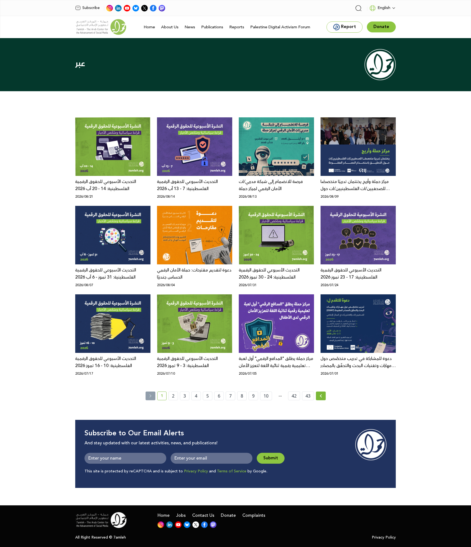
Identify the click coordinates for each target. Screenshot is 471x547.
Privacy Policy (196, 471)
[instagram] (109, 8)
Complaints (253, 515)
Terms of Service (231, 471)
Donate (228, 515)
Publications (212, 27)
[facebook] (153, 8)
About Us (170, 27)
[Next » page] (321, 396)
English (384, 8)
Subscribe (91, 8)
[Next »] (321, 396)
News (190, 27)
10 (266, 396)
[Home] (101, 27)
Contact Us (203, 515)
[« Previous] (150, 396)
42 (294, 396)
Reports (236, 27)
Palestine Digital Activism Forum (280, 27)
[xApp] (144, 8)
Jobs (181, 515)
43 (308, 396)
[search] (358, 8)
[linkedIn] (118, 8)
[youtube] (127, 8)
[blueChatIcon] (135, 8)
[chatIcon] (162, 8)
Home (149, 27)
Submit (270, 458)
